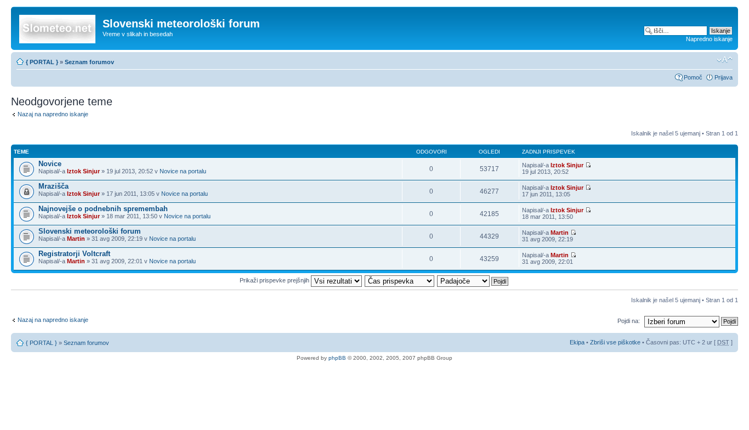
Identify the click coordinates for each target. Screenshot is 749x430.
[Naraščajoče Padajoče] (473, 280)
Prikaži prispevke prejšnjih (275, 280)
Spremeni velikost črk (725, 60)
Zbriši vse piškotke (616, 342)
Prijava (723, 77)
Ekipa (577, 342)
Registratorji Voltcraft (74, 254)
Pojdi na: (628, 321)
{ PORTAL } (42, 62)
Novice (49, 164)
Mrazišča (53, 186)
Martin (76, 238)
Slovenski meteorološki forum (89, 231)
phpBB (337, 358)
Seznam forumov (89, 62)
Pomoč (693, 77)
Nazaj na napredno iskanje (53, 114)
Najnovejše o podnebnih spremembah (103, 209)
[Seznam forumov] (58, 26)
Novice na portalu (183, 171)
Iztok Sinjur (83, 171)
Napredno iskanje (709, 39)
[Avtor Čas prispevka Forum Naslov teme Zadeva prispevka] (400, 280)
